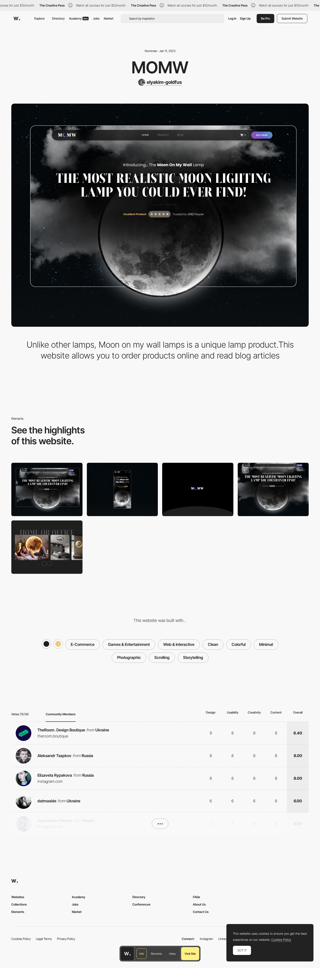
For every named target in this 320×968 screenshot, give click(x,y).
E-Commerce (82, 644)
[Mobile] (122, 489)
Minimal (266, 644)
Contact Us (201, 912)
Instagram (206, 939)
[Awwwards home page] (127, 953)
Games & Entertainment (129, 644)
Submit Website (292, 18)
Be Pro (265, 18)
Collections (19, 904)
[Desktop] (47, 489)
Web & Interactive (178, 644)
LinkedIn (223, 939)
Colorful (239, 644)
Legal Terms (44, 939)
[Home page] (273, 489)
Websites (17, 897)
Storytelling (193, 657)
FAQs (196, 897)
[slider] (47, 547)
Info (141, 953)
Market (108, 18)
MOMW (160, 67)
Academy (78, 18)
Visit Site (190, 953)
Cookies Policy (21, 939)
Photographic (129, 657)
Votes (172, 953)
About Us (199, 904)
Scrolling (162, 657)
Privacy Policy (66, 939)
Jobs (96, 18)
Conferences (141, 904)
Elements (156, 953)
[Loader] (197, 489)
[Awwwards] (16, 18)
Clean (213, 644)
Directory (58, 18)
